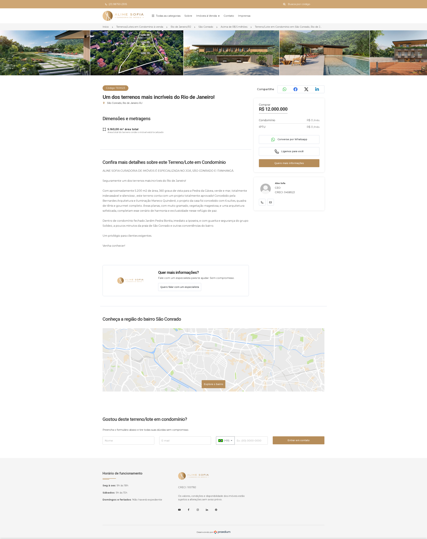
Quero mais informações (289, 163)
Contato (229, 15)
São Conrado (205, 26)
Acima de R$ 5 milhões (234, 26)
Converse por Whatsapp (292, 139)
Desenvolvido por (205, 532)
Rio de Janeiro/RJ (181, 26)
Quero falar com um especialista (179, 287)
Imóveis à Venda (207, 15)
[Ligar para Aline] (262, 202)
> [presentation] (414, 56)
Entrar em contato (299, 440)
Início (106, 26)
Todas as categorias (168, 15)
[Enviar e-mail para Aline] (270, 202)
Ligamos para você (292, 151)
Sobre (188, 15)
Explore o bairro (213, 384)
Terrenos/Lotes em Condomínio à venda (139, 26)
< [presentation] (13, 56)
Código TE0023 (115, 88)
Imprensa (244, 15)
